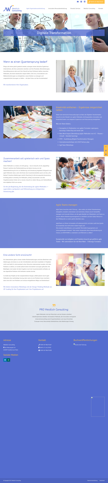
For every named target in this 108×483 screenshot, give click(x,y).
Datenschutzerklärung (92, 480)
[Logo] (12, 8)
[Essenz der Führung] (80, 407)
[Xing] (8, 360)
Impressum (102, 480)
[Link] (78, 2)
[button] (46, 8)
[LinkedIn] (5, 360)
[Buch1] (98, 407)
